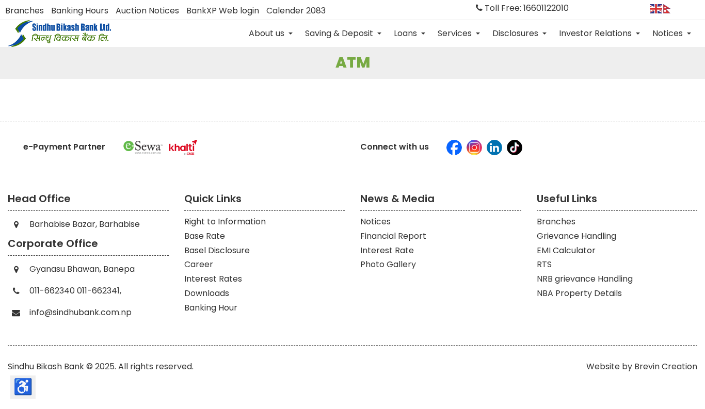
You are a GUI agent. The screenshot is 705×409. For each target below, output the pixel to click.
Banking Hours (79, 11)
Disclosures (516, 33)
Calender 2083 (296, 11)
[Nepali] (670, 8)
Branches (24, 11)
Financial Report (393, 236)
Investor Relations (596, 33)
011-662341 (98, 291)
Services (456, 33)
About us (267, 33)
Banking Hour (210, 308)
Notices (668, 33)
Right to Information (225, 221)
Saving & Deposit (340, 33)
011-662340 (52, 291)
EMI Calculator (566, 250)
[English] (656, 8)
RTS (544, 264)
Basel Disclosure (217, 250)
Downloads (206, 293)
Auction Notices (147, 11)
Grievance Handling (576, 236)
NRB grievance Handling (585, 279)
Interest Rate (387, 250)
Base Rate (204, 236)
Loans (406, 33)
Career (198, 264)
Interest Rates (213, 279)
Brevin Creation (665, 366)
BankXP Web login (222, 11)
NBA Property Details (579, 293)
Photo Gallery (388, 264)
